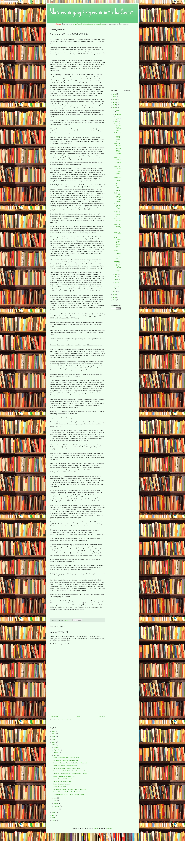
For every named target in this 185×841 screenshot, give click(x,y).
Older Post (101, 717)
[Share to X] (77, 620)
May (116, 277)
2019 (114, 99)
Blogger (109, 828)
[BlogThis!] (75, 620)
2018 (114, 102)
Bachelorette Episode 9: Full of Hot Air (117, 137)
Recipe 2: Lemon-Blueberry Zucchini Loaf (117, 254)
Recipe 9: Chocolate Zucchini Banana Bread (117, 171)
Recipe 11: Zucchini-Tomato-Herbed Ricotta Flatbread (117, 149)
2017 (114, 105)
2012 (114, 297)
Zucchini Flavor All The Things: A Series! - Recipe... (117, 266)
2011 (114, 300)
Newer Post (54, 717)
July (116, 121)
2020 (114, 97)
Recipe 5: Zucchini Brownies (117, 220)
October (117, 110)
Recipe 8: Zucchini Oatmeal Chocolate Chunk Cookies (117, 197)
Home (78, 717)
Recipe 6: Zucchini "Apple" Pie (117, 213)
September (118, 114)
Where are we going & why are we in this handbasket (91, 11)
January (117, 287)
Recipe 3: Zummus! (117, 233)
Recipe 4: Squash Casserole (117, 227)
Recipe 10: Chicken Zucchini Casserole (117, 161)
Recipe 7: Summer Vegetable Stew (117, 206)
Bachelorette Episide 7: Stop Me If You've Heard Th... (117, 243)
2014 (114, 294)
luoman (96, 828)
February (117, 282)
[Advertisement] (77, 701)
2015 (114, 292)
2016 (114, 108)
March (117, 279)
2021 (114, 94)
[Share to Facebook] (79, 620)
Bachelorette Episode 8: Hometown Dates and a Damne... (117, 184)
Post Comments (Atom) (65, 720)
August (117, 119)
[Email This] (73, 620)
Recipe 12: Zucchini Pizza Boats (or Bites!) (117, 127)
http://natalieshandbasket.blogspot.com (89, 24)
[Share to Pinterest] (81, 620)
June (116, 274)
